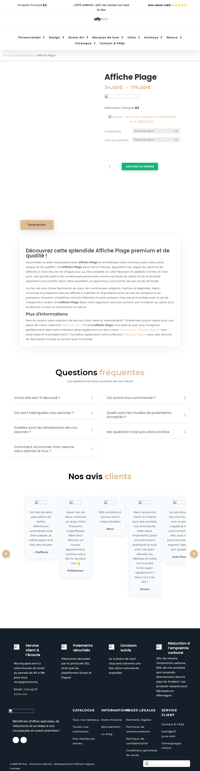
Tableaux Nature (135, 334)
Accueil (8, 55)
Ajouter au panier (140, 166)
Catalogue (83, 43)
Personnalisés (29, 37)
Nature (172, 37)
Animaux (151, 37)
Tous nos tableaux (86, 719)
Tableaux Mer (25, 55)
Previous (6, 554)
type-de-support (117, 140)
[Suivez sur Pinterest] (27, 22)
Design (54, 37)
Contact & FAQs (112, 43)
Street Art (76, 37)
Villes (131, 37)
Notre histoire (111, 719)
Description (37, 225)
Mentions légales (139, 719)
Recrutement (111, 726)
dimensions (113, 131)
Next (194, 554)
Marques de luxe (105, 37)
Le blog (106, 734)
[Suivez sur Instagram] (19, 22)
